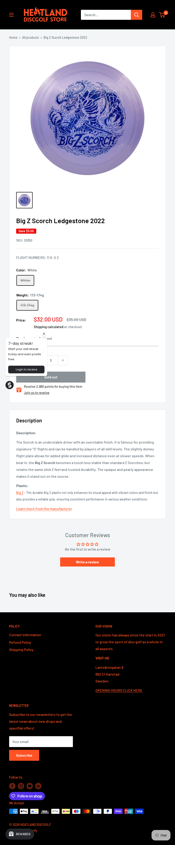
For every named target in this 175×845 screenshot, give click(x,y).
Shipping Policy (21, 649)
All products (30, 37)
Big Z (19, 493)
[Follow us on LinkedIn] (38, 786)
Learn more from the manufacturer (44, 508)
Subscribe (24, 755)
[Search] (136, 15)
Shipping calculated (48, 327)
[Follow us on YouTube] (29, 786)
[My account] (153, 14)
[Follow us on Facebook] (12, 786)
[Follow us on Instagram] (21, 786)
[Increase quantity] (63, 360)
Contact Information (25, 635)
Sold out (50, 377)
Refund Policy (20, 642)
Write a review (87, 562)
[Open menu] (11, 15)
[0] (162, 15)
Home (13, 37)
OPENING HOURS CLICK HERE (118, 690)
